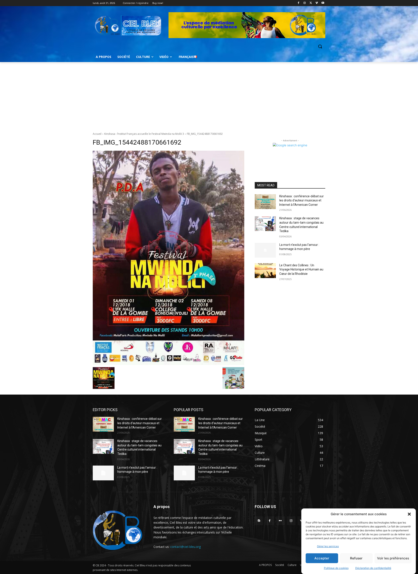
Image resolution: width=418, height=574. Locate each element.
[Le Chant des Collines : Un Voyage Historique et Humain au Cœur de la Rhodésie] (265, 270)
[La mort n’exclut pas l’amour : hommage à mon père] (265, 250)
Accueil (97, 134)
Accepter (321, 558)
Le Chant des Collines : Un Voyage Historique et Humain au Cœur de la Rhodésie (301, 269)
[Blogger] (259, 521)
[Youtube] (322, 3)
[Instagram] (304, 3)
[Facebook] (298, 3)
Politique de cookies (336, 568)
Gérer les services (328, 546)
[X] (310, 3)
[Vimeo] (316, 3)
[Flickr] (280, 521)
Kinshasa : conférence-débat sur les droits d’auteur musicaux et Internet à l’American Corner (301, 200)
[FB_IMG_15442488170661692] (168, 258)
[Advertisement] (209, 94)
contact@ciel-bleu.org (185, 547)
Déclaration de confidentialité (373, 568)
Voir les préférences (393, 558)
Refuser (356, 558)
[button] (409, 514)
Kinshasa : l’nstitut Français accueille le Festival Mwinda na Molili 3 (144, 134)
